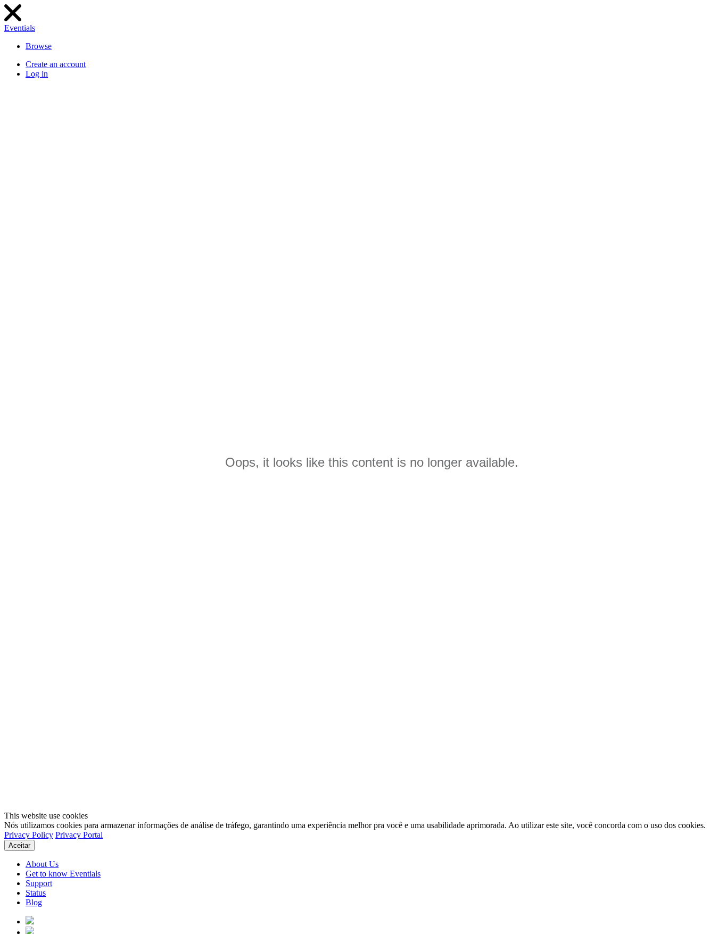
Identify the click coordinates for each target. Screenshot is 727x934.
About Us (42, 864)
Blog (34, 902)
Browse (39, 46)
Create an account (56, 64)
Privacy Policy (28, 834)
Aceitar (19, 845)
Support (39, 883)
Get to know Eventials (63, 873)
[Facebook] (30, 921)
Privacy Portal (79, 834)
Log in (37, 73)
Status (36, 892)
